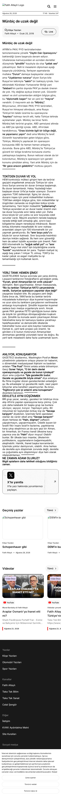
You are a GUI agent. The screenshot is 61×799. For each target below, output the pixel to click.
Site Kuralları (9, 734)
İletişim (6, 721)
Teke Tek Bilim (10, 691)
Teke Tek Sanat (10, 698)
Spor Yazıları (9, 668)
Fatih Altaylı (8, 685)
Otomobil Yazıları (11, 662)
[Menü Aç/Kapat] (55, 6)
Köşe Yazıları (9, 655)
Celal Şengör (9, 704)
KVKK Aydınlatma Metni (15, 727)
